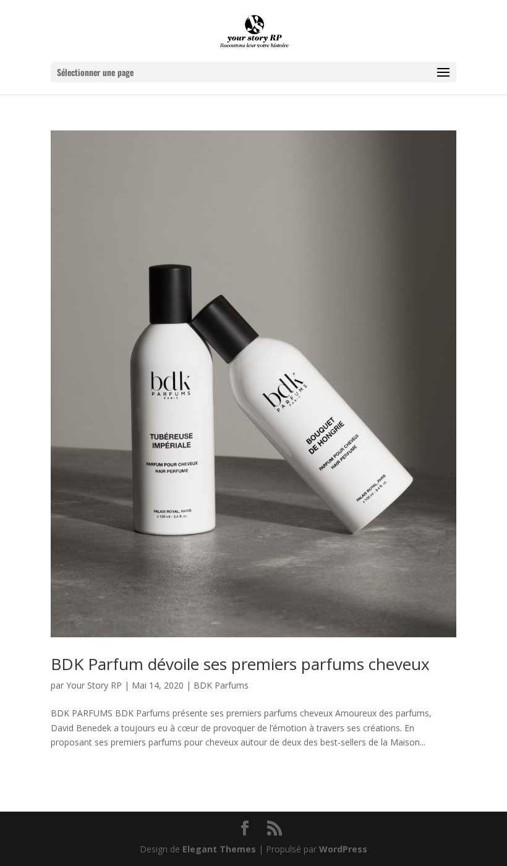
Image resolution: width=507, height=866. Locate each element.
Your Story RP (94, 685)
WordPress (343, 849)
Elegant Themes (219, 849)
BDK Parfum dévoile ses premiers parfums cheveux (240, 664)
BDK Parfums (221, 685)
